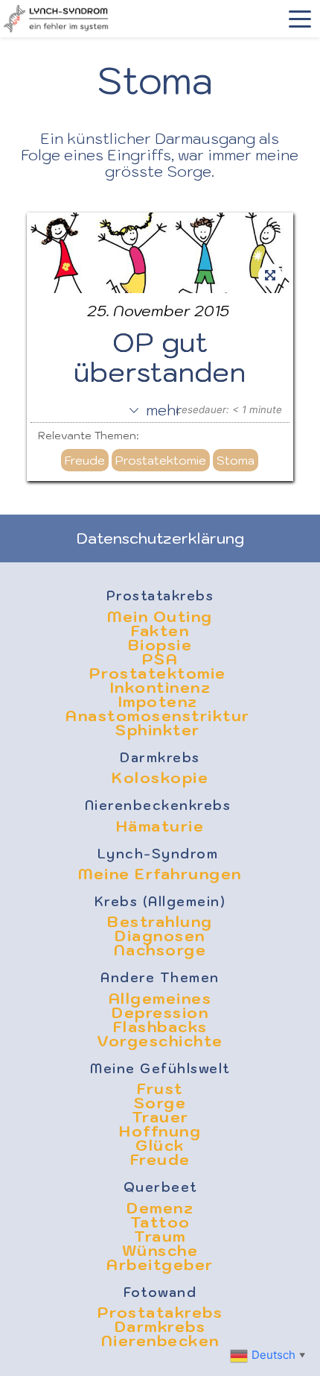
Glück (160, 1145)
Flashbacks (160, 1027)
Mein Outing (160, 616)
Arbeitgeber (160, 1265)
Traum (160, 1236)
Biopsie (160, 645)
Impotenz (160, 701)
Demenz (160, 1208)
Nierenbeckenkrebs (160, 805)
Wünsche (160, 1250)
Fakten (160, 631)
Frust (160, 1089)
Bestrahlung (160, 922)
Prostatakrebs (160, 596)
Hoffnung (160, 1131)
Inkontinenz (160, 687)
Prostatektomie (160, 460)
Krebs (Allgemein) (160, 901)
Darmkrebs (160, 758)
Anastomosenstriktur (160, 716)
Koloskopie (160, 778)
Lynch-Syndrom (160, 854)
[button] (300, 18)
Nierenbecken (160, 1341)
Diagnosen (160, 936)
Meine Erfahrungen (160, 874)
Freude (85, 460)
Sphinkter (160, 730)
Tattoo (160, 1222)
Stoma (236, 460)
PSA (160, 659)
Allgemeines (160, 998)
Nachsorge (160, 950)
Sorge (160, 1103)
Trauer (160, 1117)
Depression (160, 1012)
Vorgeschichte (160, 1041)
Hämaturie (160, 826)
